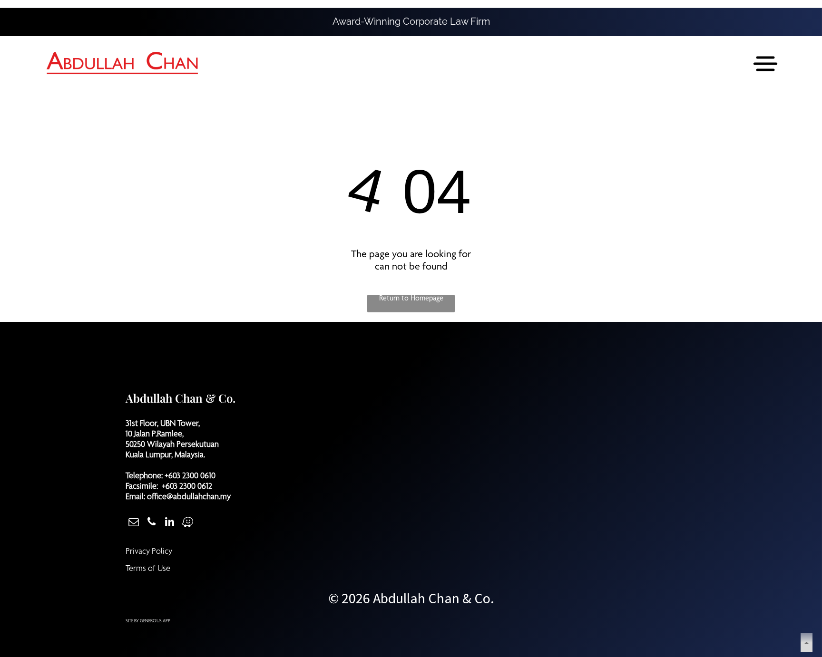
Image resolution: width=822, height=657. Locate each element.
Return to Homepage (411, 299)
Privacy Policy (149, 552)
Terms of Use (148, 569)
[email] (133, 523)
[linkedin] (169, 523)
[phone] (151, 523)
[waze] (188, 523)
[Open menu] (765, 63)
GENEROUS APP (155, 621)
